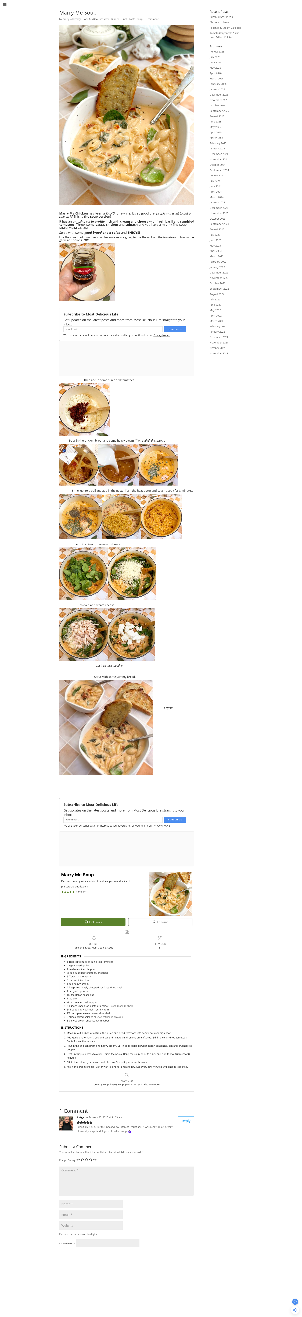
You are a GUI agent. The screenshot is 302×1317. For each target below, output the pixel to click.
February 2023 (218, 261)
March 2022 (217, 321)
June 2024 (215, 186)
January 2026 (217, 89)
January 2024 (217, 202)
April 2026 (216, 73)
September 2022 (219, 288)
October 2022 (217, 283)
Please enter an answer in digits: (78, 1234)
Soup (140, 19)
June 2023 (215, 240)
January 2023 (217, 267)
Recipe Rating (67, 1160)
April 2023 (216, 250)
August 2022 (217, 294)
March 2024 (217, 197)
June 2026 (215, 62)
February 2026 (218, 84)
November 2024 (219, 159)
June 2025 (215, 121)
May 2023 (215, 245)
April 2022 (216, 315)
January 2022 (217, 331)
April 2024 (216, 191)
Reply (186, 1120)
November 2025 (219, 100)
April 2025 (216, 132)
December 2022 (219, 272)
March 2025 (217, 137)
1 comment (152, 19)
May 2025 (215, 127)
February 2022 (218, 326)
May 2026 (215, 67)
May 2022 (215, 310)
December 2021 (219, 337)
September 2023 (219, 224)
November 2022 (219, 277)
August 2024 (217, 175)
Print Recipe (95, 922)
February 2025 (218, 143)
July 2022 (215, 299)
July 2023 (215, 234)
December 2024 (219, 154)
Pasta (132, 19)
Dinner (115, 19)
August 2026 (217, 51)
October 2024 (217, 164)
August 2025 (217, 116)
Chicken (105, 19)
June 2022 (215, 304)
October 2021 (217, 348)
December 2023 (219, 207)
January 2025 (217, 148)
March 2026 (217, 78)
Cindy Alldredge (72, 19)
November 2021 (219, 342)
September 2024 (219, 170)
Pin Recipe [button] (162, 922)
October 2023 (217, 218)
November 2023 (219, 213)
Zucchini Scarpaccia (221, 17)
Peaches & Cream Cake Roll (226, 27)
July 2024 (215, 180)
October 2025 (217, 105)
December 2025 (219, 94)
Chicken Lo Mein (219, 22)
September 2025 (219, 111)
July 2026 (215, 57)
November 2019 (219, 353)
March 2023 (217, 256)
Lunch (124, 19)
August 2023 (217, 229)
